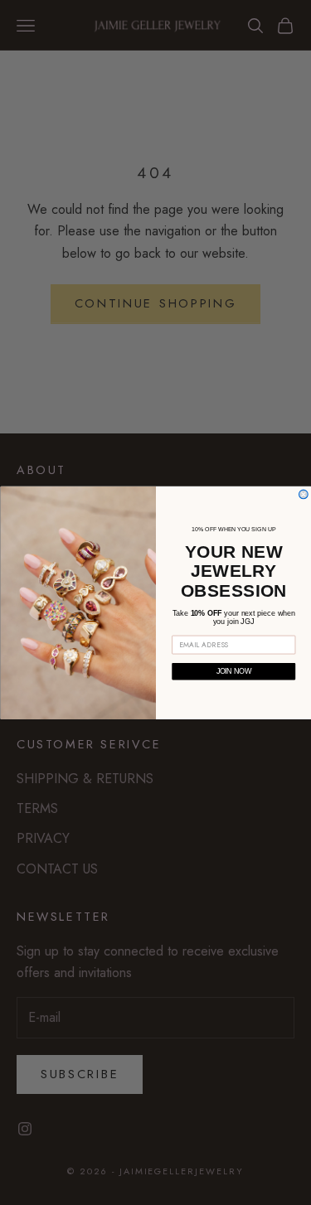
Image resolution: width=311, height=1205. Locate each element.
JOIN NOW (233, 671)
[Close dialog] (303, 494)
